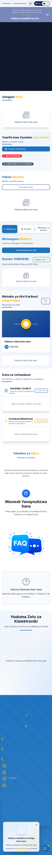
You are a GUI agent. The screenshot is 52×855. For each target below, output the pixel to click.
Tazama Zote (41, 390)
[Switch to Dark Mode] (30, 3)
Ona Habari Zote (26, 187)
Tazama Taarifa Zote (16, 149)
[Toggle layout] (36, 824)
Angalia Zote (40, 259)
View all (45, 301)
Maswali (7, 3)
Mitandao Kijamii (21, 3)
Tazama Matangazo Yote (26, 250)
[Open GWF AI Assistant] (45, 848)
